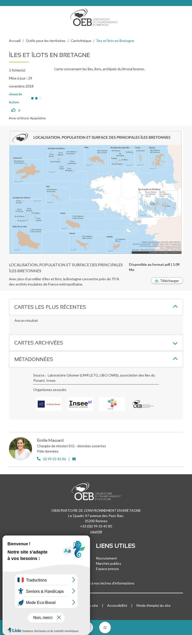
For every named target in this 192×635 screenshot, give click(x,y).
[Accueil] (96, 16)
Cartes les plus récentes (50, 307)
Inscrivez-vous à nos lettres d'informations (101, 583)
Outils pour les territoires (46, 40)
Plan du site (89, 605)
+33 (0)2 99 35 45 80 (96, 526)
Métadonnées (33, 359)
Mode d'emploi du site (153, 605)
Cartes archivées (38, 343)
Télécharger (169, 280)
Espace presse (107, 568)
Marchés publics (108, 563)
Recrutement (106, 558)
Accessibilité (117, 605)
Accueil (14, 40)
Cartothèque (81, 40)
